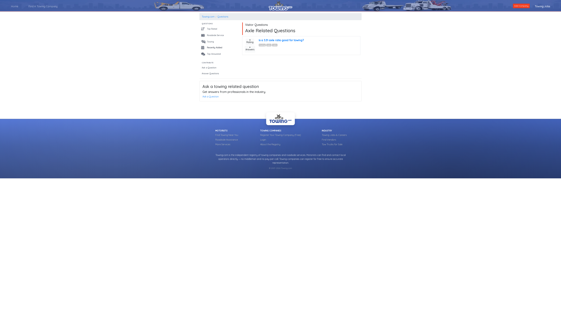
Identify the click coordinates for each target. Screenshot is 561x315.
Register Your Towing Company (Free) (280, 135)
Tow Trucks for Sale (332, 144)
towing (262, 45)
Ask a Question (210, 96)
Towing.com (208, 16)
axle (269, 45)
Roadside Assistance (226, 139)
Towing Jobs (542, 6)
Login (263, 139)
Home (14, 6)
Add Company (521, 6)
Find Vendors (329, 139)
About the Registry (270, 144)
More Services (222, 144)
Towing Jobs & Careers (334, 135)
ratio (275, 45)
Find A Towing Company (43, 6)
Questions (222, 16)
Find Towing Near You (226, 135)
